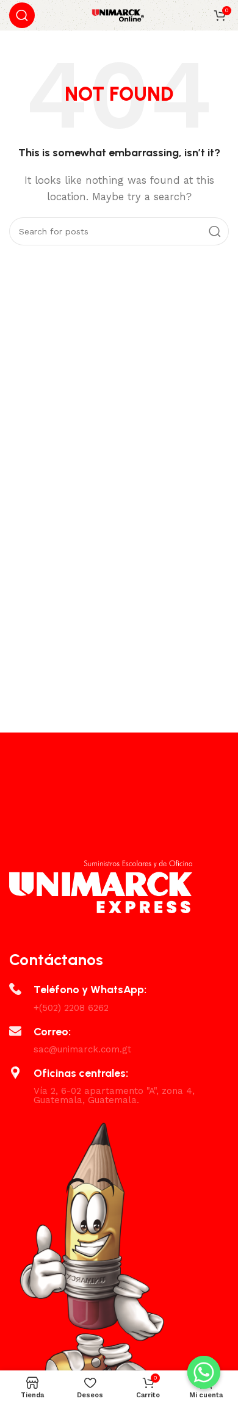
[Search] (22, 15)
